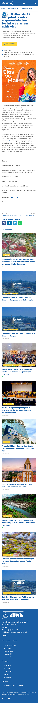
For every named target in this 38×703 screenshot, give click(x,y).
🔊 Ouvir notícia (9, 44)
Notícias (6, 57)
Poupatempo (8, 671)
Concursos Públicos (10, 293)
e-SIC (3, 8)
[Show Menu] (24, 3)
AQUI (10, 141)
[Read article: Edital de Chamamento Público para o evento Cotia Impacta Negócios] (19, 582)
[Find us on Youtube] (9, 698)
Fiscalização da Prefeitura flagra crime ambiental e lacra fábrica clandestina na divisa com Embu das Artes (18, 261)
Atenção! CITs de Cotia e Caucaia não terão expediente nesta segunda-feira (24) (18, 448)
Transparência (27, 8)
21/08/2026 (6, 453)
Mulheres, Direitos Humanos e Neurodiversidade (19, 54)
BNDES (6, 674)
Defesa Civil (7, 516)
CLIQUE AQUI (14, 197)
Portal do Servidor (9, 686)
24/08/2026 (6, 302)
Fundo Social (8, 554)
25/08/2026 (6, 267)
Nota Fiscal (7, 677)
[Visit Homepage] (7, 3)
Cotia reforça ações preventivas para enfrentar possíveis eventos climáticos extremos (18, 522)
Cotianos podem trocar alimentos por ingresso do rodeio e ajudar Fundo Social (18, 561)
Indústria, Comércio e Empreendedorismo (19, 52)
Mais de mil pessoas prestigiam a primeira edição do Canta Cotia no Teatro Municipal (16, 410)
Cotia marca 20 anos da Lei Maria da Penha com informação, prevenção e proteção (17, 371)
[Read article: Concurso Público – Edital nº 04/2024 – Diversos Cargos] (19, 319)
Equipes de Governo (10, 645)
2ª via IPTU (7, 665)
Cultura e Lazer (9, 403)
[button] (4, 223)
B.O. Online (7, 668)
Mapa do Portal (13, 8)
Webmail (21, 686)
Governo (6, 442)
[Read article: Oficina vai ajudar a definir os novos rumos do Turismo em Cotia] (19, 470)
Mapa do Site (8, 657)
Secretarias (7, 648)
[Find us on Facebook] (2, 698)
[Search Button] (36, 3)
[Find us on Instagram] (5, 698)
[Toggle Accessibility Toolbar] (4, 14)
